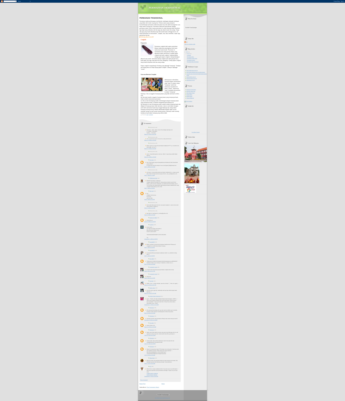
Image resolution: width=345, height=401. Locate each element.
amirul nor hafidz (153, 217)
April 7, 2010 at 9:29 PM (149, 247)
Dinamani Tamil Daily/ (191, 89)
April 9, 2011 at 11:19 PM (149, 278)
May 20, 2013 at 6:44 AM (149, 313)
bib (187, 42)
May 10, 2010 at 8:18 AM (149, 264)
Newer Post (142, 383)
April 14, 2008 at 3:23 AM (149, 214)
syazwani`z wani (153, 267)
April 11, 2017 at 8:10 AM (149, 363)
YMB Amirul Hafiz (153, 178)
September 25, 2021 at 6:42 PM (151, 376)
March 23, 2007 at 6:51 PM (150, 134)
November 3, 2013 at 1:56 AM (150, 320)
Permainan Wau (190, 56)
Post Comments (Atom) (153, 387)
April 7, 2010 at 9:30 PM (149, 255)
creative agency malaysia (152, 373)
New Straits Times (191, 93)
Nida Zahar (152, 358)
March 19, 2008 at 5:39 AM (150, 148)
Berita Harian (189, 96)
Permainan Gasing (191, 60)
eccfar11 (152, 224)
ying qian (152, 160)
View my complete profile (189, 44)
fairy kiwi (152, 191)
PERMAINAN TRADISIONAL (165, 7)
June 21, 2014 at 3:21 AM (149, 335)
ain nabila (152, 258)
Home (163, 383)
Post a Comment (144, 380)
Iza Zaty (151, 281)
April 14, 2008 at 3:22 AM (149, 207)
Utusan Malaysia (190, 98)
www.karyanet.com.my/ (192, 78)
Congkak (189, 55)
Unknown (152, 307)
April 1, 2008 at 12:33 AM (149, 166)
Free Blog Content (196, 132)
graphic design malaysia (152, 374)
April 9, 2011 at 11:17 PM (149, 271)
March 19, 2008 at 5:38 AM (150, 140)
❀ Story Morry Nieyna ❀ (155, 296)
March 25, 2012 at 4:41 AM (150, 293)
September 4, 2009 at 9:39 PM (150, 239)
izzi (150, 366)
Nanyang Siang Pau (191, 91)
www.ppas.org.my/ (191, 80)
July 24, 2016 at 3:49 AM (149, 355)
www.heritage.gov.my (191, 76)
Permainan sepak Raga (192, 58)
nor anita (152, 323)
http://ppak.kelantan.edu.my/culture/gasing (196, 72)
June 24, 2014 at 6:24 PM (149, 343)
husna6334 (152, 242)
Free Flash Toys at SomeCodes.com (162, 397)
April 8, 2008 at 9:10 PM (149, 199)
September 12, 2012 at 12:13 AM (151, 304)
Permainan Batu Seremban (193, 61)
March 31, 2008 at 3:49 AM (150, 157)
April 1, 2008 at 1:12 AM (149, 175)
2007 (187, 52)
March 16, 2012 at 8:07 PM (150, 285)
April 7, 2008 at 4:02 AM (149, 188)
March (188, 53)
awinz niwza (152, 287)
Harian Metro (189, 94)
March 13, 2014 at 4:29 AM (150, 326)
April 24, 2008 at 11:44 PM (150, 221)
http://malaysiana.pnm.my (192, 70)
